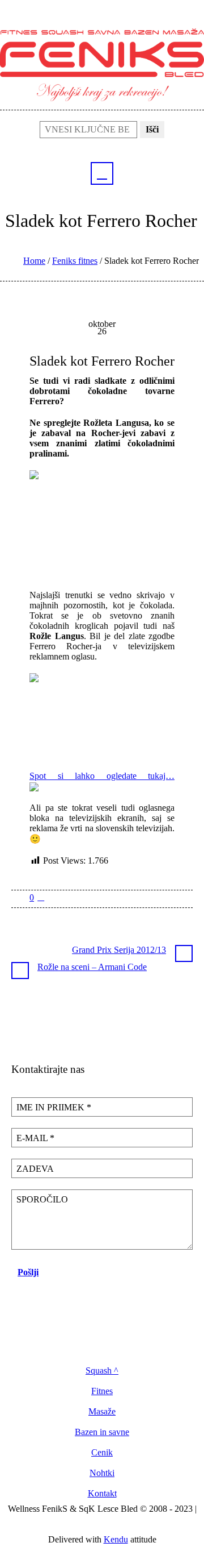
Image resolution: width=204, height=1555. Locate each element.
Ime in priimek (53, 1107)
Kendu (116, 1539)
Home (34, 261)
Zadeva (35, 1168)
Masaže (102, 1411)
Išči (152, 129)
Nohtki (102, 1473)
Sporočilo (42, 1199)
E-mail (35, 1138)
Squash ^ (102, 1370)
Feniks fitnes (74, 261)
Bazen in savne (102, 1432)
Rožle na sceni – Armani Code (92, 967)
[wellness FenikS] (102, 64)
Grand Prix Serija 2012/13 (119, 950)
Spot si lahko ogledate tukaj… (102, 776)
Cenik (102, 1452)
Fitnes (102, 1391)
